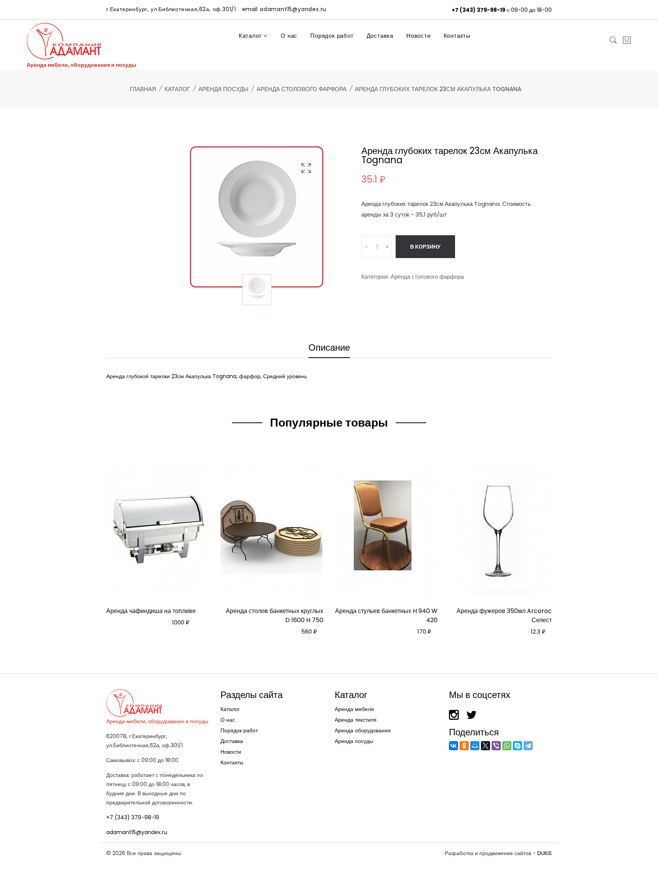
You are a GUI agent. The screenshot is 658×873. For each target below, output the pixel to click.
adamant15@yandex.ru (136, 832)
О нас (289, 36)
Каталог (251, 36)
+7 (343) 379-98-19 (478, 10)
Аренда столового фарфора (302, 89)
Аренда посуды (223, 89)
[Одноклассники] (464, 745)
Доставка (380, 36)
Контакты (457, 36)
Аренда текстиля (356, 720)
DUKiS (544, 853)
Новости (418, 36)
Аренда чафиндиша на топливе (151, 611)
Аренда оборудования (363, 730)
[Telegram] (528, 745)
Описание (329, 348)
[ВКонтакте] (453, 745)
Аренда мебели (354, 709)
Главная (143, 89)
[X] (485, 745)
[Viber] (496, 745)
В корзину (425, 246)
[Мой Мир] (474, 745)
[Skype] (517, 745)
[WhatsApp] (506, 745)
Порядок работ (331, 36)
